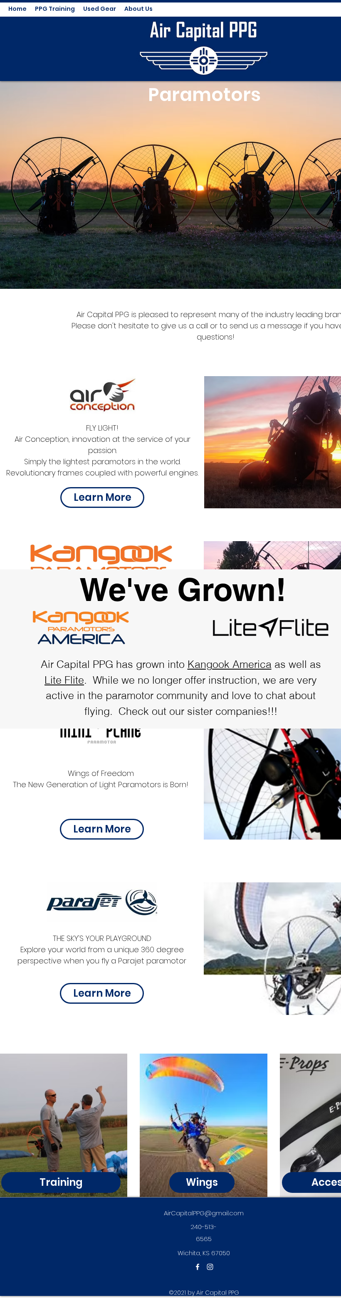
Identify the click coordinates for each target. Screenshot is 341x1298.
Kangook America (230, 664)
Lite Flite (64, 680)
